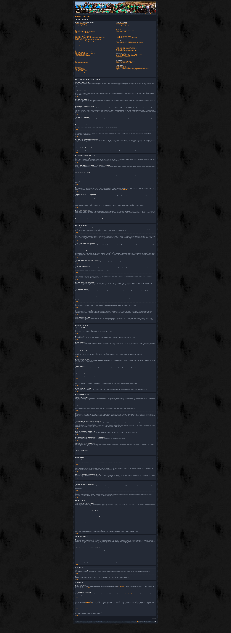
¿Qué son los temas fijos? (80, 72)
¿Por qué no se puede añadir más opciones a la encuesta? (85, 53)
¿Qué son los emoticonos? (80, 68)
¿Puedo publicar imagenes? (80, 69)
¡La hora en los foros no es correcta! (81, 38)
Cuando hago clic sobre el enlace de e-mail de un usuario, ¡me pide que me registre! (90, 45)
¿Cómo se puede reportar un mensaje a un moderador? (85, 58)
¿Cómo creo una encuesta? (80, 52)
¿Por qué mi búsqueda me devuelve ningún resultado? (125, 47)
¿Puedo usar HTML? (79, 67)
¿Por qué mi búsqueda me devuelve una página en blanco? (126, 48)
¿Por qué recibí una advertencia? (81, 57)
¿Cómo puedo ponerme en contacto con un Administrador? (126, 69)
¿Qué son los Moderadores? (121, 24)
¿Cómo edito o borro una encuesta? (81, 54)
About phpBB (86, 587)
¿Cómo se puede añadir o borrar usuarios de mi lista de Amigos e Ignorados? (129, 42)
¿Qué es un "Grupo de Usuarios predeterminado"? (125, 30)
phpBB (124, 189)
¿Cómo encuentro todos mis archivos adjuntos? (124, 62)
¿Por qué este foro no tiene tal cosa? (122, 67)
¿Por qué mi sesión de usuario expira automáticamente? (85, 31)
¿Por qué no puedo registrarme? (81, 25)
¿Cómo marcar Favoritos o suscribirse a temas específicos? (126, 55)
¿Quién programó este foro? (121, 66)
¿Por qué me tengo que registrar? (81, 23)
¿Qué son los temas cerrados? (80, 73)
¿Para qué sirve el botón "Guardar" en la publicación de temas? (86, 60)
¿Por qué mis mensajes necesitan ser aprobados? (84, 61)
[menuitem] (76, 14)
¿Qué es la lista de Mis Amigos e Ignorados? (124, 41)
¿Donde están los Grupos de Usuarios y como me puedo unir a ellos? (128, 26)
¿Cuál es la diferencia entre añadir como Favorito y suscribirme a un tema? (129, 54)
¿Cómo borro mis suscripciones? (122, 57)
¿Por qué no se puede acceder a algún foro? (83, 55)
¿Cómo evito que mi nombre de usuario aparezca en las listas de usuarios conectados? (90, 37)
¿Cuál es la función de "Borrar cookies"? (82, 32)
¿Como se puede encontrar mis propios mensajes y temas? (126, 50)
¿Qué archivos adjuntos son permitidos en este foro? (125, 61)
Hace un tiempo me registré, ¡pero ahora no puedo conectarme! (86, 29)
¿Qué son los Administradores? (121, 23)
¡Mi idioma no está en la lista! (80, 40)
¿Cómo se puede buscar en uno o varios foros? (124, 46)
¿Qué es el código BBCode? (80, 66)
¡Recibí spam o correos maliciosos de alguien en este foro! (126, 37)
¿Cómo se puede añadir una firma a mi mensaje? (84, 51)
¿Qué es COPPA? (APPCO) (80, 24)
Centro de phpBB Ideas (129, 593)
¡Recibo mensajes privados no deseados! (123, 36)
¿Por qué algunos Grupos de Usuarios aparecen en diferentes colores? (128, 29)
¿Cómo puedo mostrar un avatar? (81, 42)
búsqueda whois (88, 602)
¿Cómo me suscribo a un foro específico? (123, 56)
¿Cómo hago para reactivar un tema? (81, 62)
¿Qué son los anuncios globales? (81, 70)
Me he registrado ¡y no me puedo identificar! (83, 26)
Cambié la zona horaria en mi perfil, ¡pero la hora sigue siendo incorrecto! (88, 39)
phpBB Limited (121, 586)
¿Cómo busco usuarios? (120, 49)
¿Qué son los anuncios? (79, 71)
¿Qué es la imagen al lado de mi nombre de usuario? (84, 41)
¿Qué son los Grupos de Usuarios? (122, 25)
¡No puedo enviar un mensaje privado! (122, 35)
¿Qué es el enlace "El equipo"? (121, 31)
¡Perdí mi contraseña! (79, 30)
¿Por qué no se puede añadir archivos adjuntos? (83, 56)
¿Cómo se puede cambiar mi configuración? (83, 36)
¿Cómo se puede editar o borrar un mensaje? (83, 50)
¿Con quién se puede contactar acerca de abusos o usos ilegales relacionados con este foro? (132, 68)
